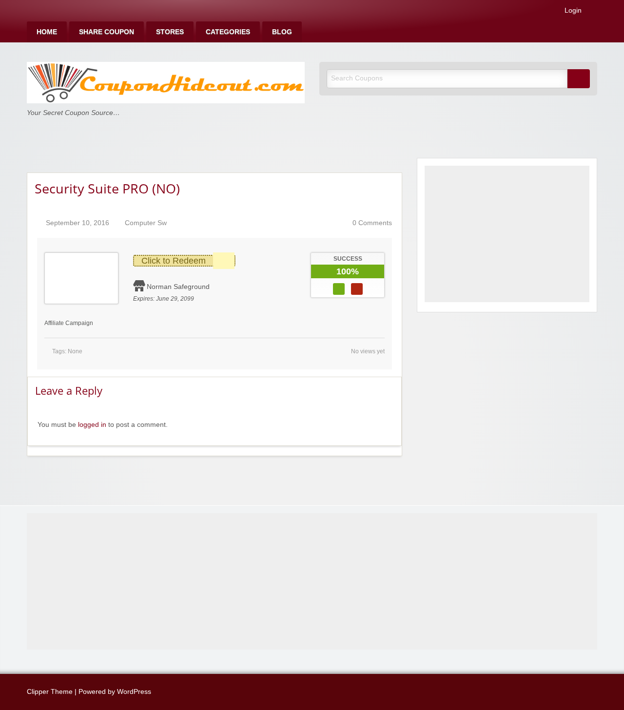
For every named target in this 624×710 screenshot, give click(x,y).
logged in (92, 424)
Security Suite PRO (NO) (107, 188)
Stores (170, 32)
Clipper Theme (50, 691)
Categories (228, 32)
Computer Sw (146, 223)
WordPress (134, 691)
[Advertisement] (507, 234)
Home (47, 32)
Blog (282, 32)
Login (572, 10)
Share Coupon (106, 32)
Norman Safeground (178, 286)
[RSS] (594, 12)
